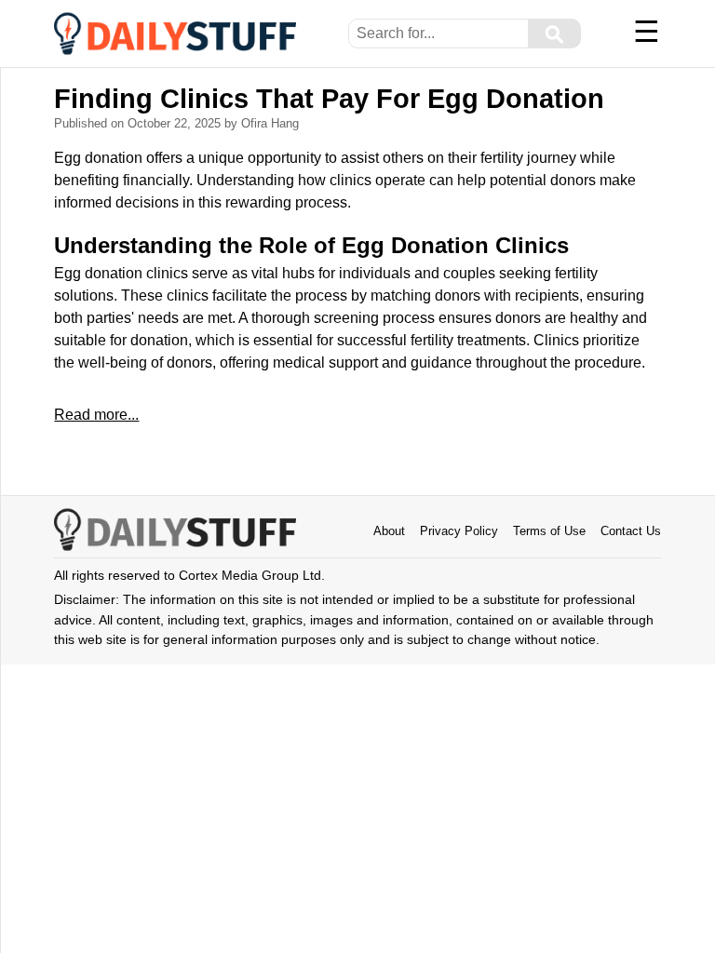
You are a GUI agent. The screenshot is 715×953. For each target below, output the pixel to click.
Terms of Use (549, 531)
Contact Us (630, 531)
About (389, 531)
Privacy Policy (459, 531)
